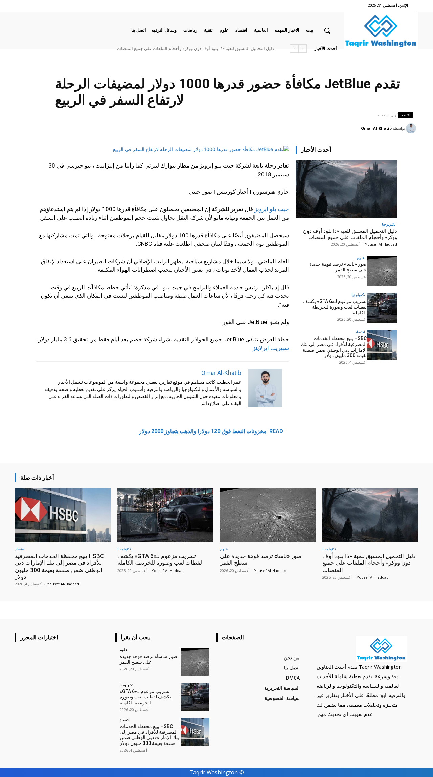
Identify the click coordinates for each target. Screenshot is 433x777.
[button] (327, 30)
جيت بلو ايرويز (271, 209)
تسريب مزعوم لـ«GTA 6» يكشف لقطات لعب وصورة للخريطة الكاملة (335, 306)
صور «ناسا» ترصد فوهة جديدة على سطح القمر (338, 266)
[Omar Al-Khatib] (412, 128)
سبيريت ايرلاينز (271, 348)
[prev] (302, 48)
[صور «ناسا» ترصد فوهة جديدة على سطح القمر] (382, 271)
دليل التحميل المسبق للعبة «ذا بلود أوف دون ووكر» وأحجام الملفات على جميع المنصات (195, 48)
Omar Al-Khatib (376, 128)
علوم (361, 257)
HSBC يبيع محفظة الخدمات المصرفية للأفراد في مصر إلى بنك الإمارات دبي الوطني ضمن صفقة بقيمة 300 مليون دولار (334, 347)
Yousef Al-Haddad (381, 244)
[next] (294, 48)
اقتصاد (405, 114)
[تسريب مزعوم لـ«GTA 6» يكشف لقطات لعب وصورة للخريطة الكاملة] (382, 308)
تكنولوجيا (388, 224)
